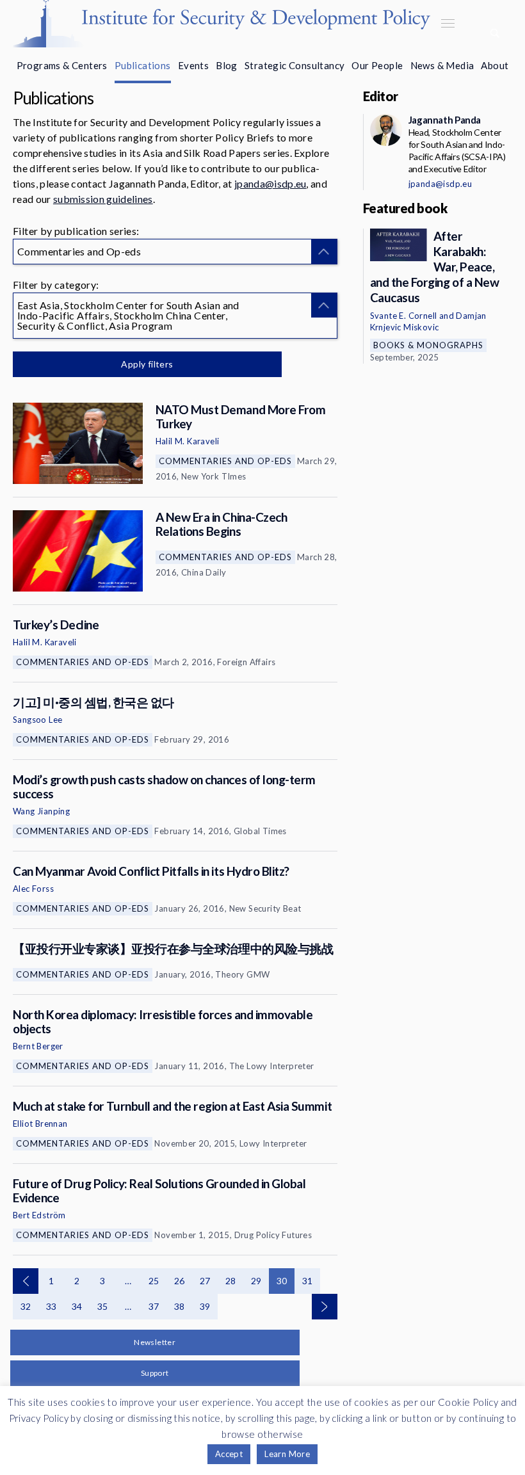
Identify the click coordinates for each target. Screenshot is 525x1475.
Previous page (25, 1281)
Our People (377, 65)
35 (102, 1306)
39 (205, 1306)
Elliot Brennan (40, 1123)
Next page (324, 1306)
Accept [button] (229, 1454)
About (494, 65)
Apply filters (147, 364)
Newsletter (154, 1342)
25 (154, 1280)
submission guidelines (103, 199)
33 (51, 1306)
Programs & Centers (62, 65)
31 (307, 1280)
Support (155, 1373)
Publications (143, 65)
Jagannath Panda (444, 119)
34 (77, 1306)
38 (179, 1306)
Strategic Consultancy (294, 65)
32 (25, 1306)
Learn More (287, 1454)
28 (230, 1280)
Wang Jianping (41, 811)
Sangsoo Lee (37, 719)
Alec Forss (33, 888)
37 (154, 1306)
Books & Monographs (428, 345)
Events (193, 65)
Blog (227, 65)
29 (256, 1280)
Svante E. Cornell (403, 315)
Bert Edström (39, 1215)
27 (205, 1280)
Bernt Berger (38, 1046)
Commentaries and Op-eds (225, 461)
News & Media (442, 65)
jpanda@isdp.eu (270, 183)
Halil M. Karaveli (188, 441)
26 (179, 1280)
